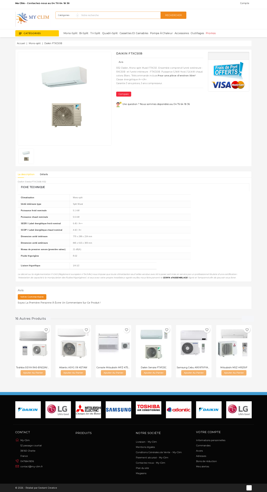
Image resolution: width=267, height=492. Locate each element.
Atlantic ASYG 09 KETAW (73, 367)
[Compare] (30, 344)
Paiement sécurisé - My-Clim (152, 457)
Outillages (197, 33)
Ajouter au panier (33, 372)
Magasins (141, 473)
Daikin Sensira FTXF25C (154, 367)
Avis (121, 62)
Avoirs (199, 450)
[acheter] (24, 344)
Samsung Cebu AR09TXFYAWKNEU (197, 367)
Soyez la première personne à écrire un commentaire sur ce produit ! (59, 302)
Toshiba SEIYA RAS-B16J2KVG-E (34, 367)
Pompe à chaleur (161, 33)
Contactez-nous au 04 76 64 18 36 (48, 3)
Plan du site (142, 468)
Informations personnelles (210, 440)
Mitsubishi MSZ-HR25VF (233, 367)
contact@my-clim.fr (31, 466)
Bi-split (83, 33)
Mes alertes (202, 466)
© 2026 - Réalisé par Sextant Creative (36, 487)
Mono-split (71, 33)
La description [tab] (26, 174)
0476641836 (27, 461)
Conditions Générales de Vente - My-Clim (159, 452)
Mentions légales (145, 447)
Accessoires (182, 33)
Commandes (203, 445)
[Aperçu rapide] (36, 344)
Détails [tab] (44, 174)
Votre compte (208, 432)
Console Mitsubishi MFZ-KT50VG (114, 367)
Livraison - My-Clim (146, 441)
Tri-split (95, 33)
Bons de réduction (206, 461)
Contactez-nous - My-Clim (150, 462)
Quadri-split (110, 33)
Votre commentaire (32, 296)
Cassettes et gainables (134, 33)
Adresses (201, 456)
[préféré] (42, 344)
